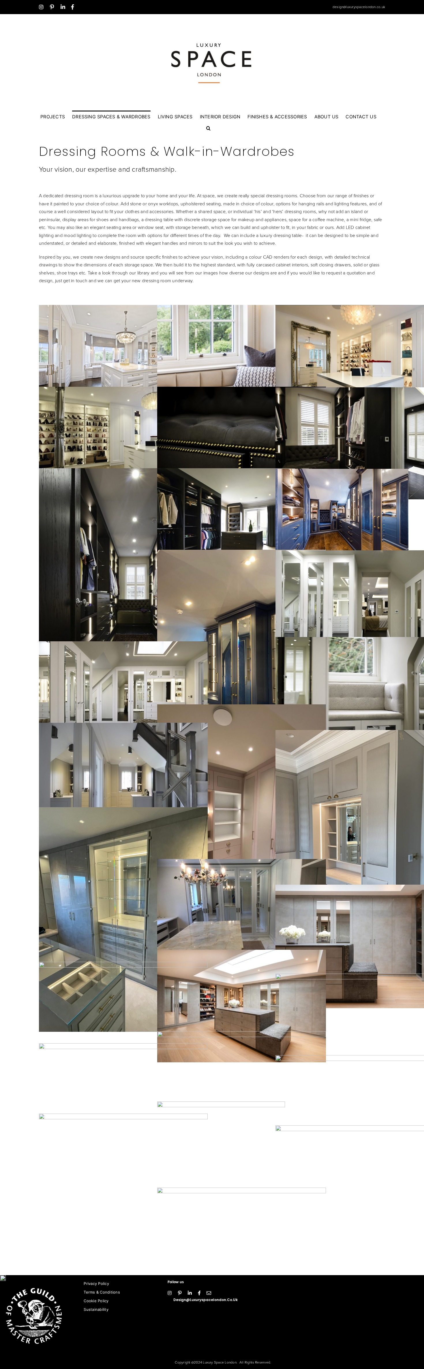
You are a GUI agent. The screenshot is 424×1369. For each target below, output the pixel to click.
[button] (208, 128)
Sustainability (96, 1309)
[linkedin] (190, 1293)
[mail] (209, 1293)
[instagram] (170, 1293)
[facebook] (199, 1293)
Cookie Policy (96, 1300)
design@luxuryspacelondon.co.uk (359, 7)
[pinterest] (179, 1293)
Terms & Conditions (102, 1292)
